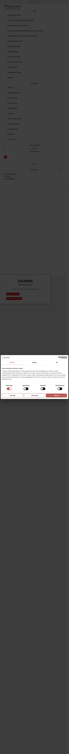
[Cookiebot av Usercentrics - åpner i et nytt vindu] (59, 357)
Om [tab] (57, 362)
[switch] (26, 388)
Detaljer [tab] (34, 362)
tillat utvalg (34, 395)
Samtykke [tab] (12, 362)
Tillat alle (56, 395)
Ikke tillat (12, 395)
